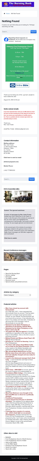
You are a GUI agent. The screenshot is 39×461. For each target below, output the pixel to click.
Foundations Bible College (14, 373)
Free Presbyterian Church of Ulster (15, 440)
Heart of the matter (11, 442)
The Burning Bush (24, 458)
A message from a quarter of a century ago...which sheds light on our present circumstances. (18, 413)
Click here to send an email (12, 157)
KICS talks (8, 277)
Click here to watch (10, 238)
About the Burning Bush (12, 273)
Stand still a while (10, 449)
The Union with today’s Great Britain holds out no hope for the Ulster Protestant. (19, 345)
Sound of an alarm (11, 447)
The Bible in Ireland (11, 278)
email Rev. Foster (9, 129)
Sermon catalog (10, 275)
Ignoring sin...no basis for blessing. (17, 341)
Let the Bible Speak (11, 444)
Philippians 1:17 (19, 72)
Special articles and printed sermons (16, 281)
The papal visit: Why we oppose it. (16, 331)
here (21, 77)
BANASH (8, 437)
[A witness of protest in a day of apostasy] (18, 4)
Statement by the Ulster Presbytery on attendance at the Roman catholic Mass (18, 325)
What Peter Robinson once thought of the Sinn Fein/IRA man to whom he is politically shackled (19, 394)
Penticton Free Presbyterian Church (16, 445)
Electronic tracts (10, 280)
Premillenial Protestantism (13, 398)
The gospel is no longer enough (15, 386)
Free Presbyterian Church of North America (18, 439)
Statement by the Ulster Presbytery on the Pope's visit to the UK (18, 329)
